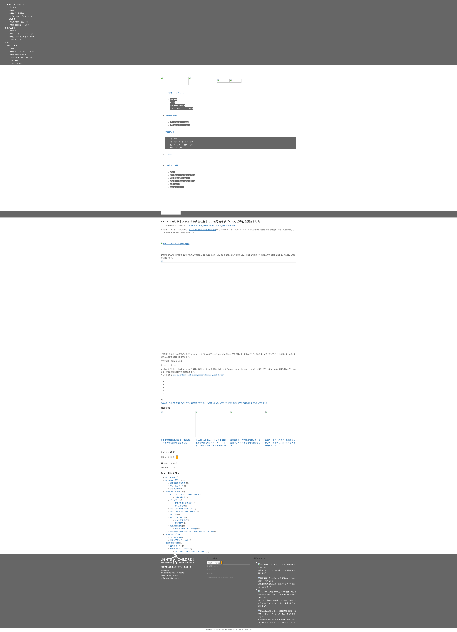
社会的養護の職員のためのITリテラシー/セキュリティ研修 (192, 531)
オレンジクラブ (181, 520)
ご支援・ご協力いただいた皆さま (22, 57)
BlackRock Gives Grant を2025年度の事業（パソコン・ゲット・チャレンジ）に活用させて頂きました (211, 443)
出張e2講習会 (180, 497)
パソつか (13, 31)
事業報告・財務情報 (17, 13)
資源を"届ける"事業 (172, 491)
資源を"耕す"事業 (229, 225)
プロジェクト (10, 28)
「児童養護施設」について (20, 25)
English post (170, 477)
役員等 (12, 10)
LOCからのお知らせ (172, 480)
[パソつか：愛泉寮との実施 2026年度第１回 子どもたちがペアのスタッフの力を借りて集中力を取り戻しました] (277, 594)
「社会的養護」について (19, 22)
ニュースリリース (176, 486)
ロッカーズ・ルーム (177, 517)
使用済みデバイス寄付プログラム (22, 37)
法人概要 (13, 7)
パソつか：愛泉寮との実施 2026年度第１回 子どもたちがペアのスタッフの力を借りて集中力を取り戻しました (277, 603)
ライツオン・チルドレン (14, 4)
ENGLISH (216, 566)
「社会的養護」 (11, 19)
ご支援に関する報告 (194, 225)
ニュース (8, 42)
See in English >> (17, 63)
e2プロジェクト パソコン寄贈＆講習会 (184, 494)
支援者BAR (179, 523)
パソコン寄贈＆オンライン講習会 (182, 511)
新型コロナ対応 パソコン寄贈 (186, 528)
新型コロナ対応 (176, 526)
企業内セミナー (176, 546)
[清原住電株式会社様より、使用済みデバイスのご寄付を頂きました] (277, 579)
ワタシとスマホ (15, 40)
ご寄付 (12, 48)
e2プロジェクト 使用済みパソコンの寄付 (190, 551)
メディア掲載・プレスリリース (21, 16)
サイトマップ (211, 570)
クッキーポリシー (227, 577)
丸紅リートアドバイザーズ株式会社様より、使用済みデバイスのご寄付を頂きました (280, 443)
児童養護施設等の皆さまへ (20, 54)
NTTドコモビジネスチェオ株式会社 (202, 229)
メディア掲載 (175, 488)
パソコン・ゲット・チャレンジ (21, 34)
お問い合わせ (15, 60)
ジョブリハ (174, 500)
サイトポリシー (211, 574)
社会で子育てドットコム (179, 540)
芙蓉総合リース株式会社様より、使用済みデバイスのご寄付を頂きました (245, 443)
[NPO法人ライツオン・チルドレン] (201, 80)
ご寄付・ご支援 (11, 45)
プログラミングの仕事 (183, 503)
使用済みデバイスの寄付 (212, 225)
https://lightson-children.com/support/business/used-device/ (198, 375)
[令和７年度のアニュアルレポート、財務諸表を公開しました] (277, 566)
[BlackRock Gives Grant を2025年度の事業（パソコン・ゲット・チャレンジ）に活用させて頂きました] (277, 613)
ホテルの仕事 (180, 506)
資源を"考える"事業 (172, 534)
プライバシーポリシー (213, 577)
